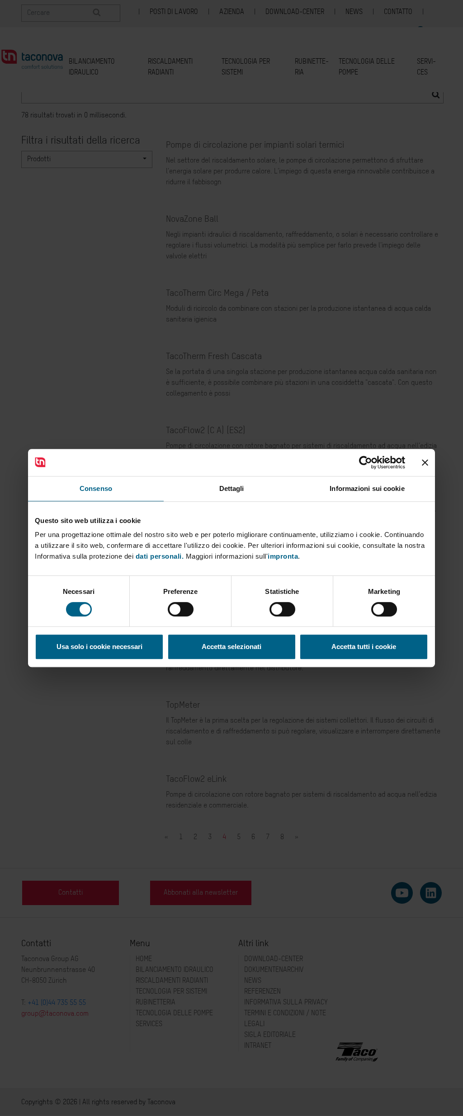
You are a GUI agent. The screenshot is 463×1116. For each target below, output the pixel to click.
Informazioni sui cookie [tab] (367, 488)
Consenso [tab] (96, 488)
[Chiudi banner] (425, 462)
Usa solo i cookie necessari (99, 646)
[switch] (181, 609)
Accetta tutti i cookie (363, 646)
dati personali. (160, 556)
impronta (283, 556)
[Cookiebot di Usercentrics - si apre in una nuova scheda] (365, 462)
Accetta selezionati (231, 646)
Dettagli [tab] (231, 488)
